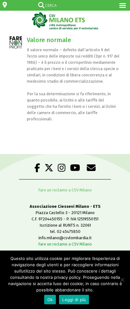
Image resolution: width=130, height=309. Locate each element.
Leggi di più (74, 299)
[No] (122, 280)
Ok (50, 299)
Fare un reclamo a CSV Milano (65, 190)
